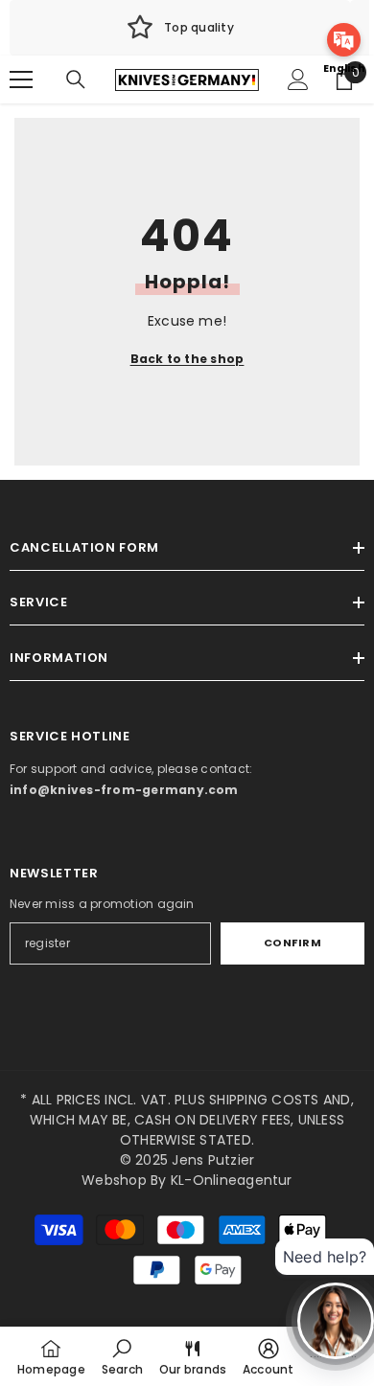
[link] (180, 28)
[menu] (21, 79)
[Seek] (75, 79)
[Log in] (298, 79)
